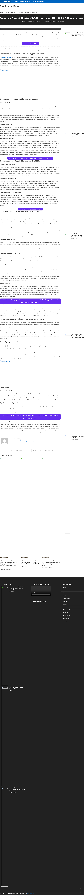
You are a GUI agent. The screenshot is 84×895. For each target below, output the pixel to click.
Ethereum (65, 604)
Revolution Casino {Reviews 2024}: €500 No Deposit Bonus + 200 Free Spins (16, 450)
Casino (64, 595)
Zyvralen (15, 1)
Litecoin (64, 607)
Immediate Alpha (7, 569)
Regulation (35, 12)
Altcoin (64, 587)
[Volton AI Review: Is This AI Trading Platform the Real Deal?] (67, 182)
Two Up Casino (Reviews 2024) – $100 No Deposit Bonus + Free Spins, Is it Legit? (47, 450)
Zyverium (22, 1)
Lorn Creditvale (48, 567)
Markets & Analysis (24, 12)
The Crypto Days (9, 6)
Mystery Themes (30, 893)
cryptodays (17, 439)
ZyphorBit (28, 1)
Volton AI (26, 566)
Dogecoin (65, 601)
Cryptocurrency (10, 12)
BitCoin (64, 590)
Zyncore (34, 1)
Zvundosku (41, 1)
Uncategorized (66, 618)
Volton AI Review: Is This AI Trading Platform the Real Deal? (16, 689)
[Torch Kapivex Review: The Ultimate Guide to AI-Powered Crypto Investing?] (67, 383)
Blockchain (65, 593)
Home (1, 12)
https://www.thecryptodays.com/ (25, 441)
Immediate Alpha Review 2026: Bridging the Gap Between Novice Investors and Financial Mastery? (17, 589)
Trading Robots (4, 557)
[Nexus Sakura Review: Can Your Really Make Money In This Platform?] (67, 483)
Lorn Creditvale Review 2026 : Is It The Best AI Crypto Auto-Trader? (51, 564)
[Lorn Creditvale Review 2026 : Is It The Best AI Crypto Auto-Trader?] (67, 282)
